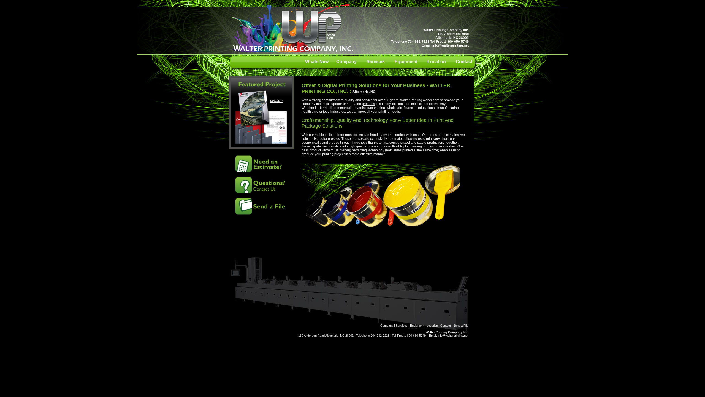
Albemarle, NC (363, 92)
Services (376, 61)
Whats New (320, 61)
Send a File (460, 325)
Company (346, 61)
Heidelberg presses (342, 135)
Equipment (406, 61)
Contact (464, 61)
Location (436, 61)
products (368, 104)
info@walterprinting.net (450, 45)
